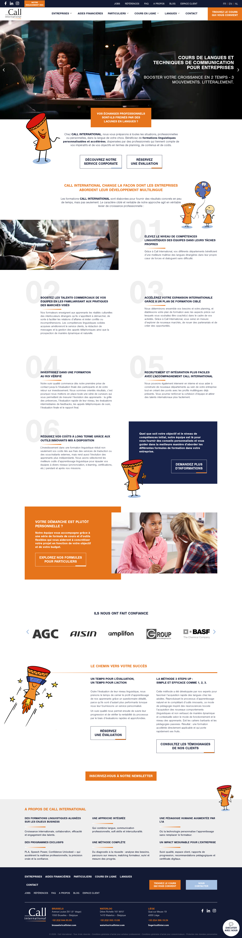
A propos (158, 3)
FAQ (146, 3)
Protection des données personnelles (201, 934)
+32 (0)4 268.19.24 (158, 920)
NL (236, 3)
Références (132, 3)
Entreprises (60, 13)
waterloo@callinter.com (112, 925)
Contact (191, 13)
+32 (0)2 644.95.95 (62, 920)
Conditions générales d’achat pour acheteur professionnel (116, 934)
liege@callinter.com (158, 925)
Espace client (188, 3)
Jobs (117, 3)
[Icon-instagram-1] (17, 3)
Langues (171, 13)
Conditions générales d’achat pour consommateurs (163, 934)
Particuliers (117, 13)
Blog (172, 3)
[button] (4, 70)
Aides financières (90, 13)
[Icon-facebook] (6, 3)
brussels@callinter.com (64, 925)
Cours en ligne (145, 13)
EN (230, 3)
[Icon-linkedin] (11, 3)
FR (224, 3)
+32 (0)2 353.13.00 (110, 920)
